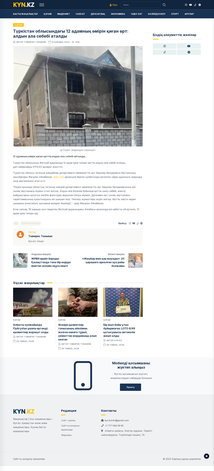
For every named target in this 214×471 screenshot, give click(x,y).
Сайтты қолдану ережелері (29, 458)
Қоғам (48, 14)
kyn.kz (118, 340)
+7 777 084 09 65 (114, 425)
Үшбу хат (136, 14)
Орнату (131, 387)
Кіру (114, 4)
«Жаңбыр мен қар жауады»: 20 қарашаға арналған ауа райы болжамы (103, 262)
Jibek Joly (58, 176)
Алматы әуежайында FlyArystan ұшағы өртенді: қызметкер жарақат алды (30, 328)
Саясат (80, 14)
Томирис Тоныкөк (35, 42)
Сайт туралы (68, 420)
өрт (16, 223)
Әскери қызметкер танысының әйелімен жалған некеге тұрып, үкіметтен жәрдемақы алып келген (77, 332)
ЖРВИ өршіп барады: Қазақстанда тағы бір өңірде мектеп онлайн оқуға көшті (51, 262)
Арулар (189, 14)
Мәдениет (63, 14)
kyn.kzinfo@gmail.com (117, 420)
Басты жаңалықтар (25, 14)
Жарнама (66, 435)
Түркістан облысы (30, 223)
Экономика (118, 14)
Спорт (175, 14)
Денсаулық (98, 14)
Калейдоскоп (156, 14)
